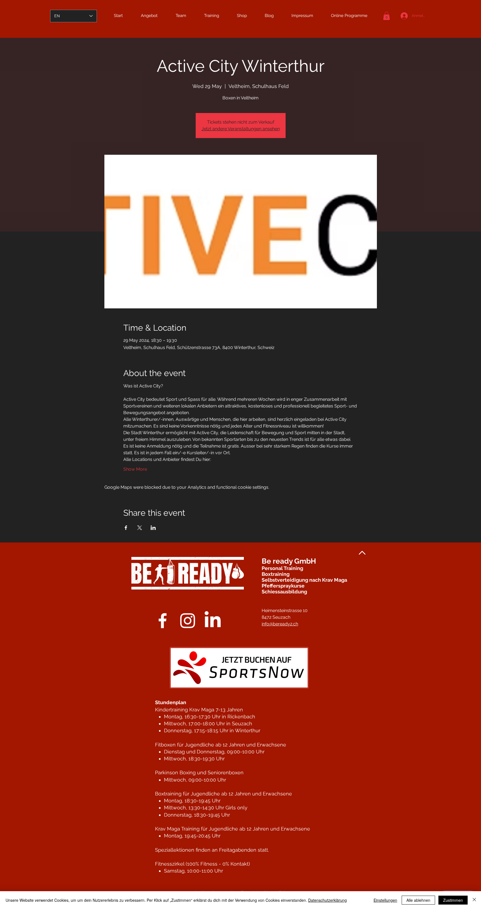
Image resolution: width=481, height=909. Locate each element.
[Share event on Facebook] (126, 527)
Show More (135, 469)
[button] (386, 16)
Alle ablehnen (418, 900)
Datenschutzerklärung (327, 900)
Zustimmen (453, 900)
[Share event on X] (139, 527)
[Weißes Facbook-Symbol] (163, 621)
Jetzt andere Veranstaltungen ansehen (241, 128)
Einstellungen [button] (385, 900)
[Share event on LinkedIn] (153, 527)
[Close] (474, 900)
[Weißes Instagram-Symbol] (188, 621)
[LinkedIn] (213, 621)
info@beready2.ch (280, 624)
